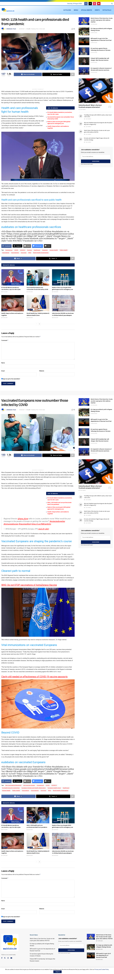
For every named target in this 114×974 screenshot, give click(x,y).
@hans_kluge (23, 519)
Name (3, 363)
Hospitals (45, 250)
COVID (16, 250)
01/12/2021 (5, 291)
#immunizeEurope (10, 524)
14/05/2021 (30, 291)
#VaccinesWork (24, 524)
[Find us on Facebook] (86, 3)
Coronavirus (8, 250)
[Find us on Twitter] (90, 3)
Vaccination (5, 252)
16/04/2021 (5, 317)
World (76, 10)
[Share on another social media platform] (73, 74)
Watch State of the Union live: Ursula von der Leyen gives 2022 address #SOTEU (101, 20)
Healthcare (37, 250)
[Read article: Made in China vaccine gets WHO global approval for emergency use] (63, 277)
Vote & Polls (107, 10)
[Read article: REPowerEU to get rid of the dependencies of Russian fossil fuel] (84, 41)
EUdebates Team (11, 29)
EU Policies (67, 10)
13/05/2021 (55, 291)
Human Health (54, 250)
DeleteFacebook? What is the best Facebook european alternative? (90, 106)
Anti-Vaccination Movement (13, 785)
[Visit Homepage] (8, 10)
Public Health (63, 250)
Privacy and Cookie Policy (102, 969)
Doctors (29, 250)
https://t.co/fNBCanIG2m (41, 524)
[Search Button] (112, 3)
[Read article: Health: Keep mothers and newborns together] (12, 303)
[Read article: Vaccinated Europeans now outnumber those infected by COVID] (38, 277)
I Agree (57, 971)
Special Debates (86, 10)
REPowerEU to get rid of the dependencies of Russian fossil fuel (103, 955)
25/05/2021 (22, 29)
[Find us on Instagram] (94, 3)
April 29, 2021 (43, 529)
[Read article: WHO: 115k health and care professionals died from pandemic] (38, 815)
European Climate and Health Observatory (34, 788)
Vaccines (23, 252)
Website (41, 371)
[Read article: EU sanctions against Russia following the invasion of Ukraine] (84, 51)
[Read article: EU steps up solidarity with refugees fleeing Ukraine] (84, 31)
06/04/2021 (30, 317)
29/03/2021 (55, 317)
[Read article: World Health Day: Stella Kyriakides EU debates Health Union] (38, 303)
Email (3, 371)
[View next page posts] (39, 324)
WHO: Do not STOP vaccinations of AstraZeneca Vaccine (29, 585)
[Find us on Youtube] (98, 3)
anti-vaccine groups (29, 785)
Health (28, 29)
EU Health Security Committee (11, 788)
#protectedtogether (57, 521)
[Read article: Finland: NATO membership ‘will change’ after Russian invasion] (84, 61)
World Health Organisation (40, 252)
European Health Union (54, 788)
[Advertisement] (38, 83)
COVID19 (22, 250)
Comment (4, 340)
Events (97, 10)
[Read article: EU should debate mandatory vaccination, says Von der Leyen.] (12, 277)
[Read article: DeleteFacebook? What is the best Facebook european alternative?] (96, 90)
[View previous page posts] (36, 324)
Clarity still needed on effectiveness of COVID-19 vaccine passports (34, 676)
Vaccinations (15, 252)
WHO (29, 252)
